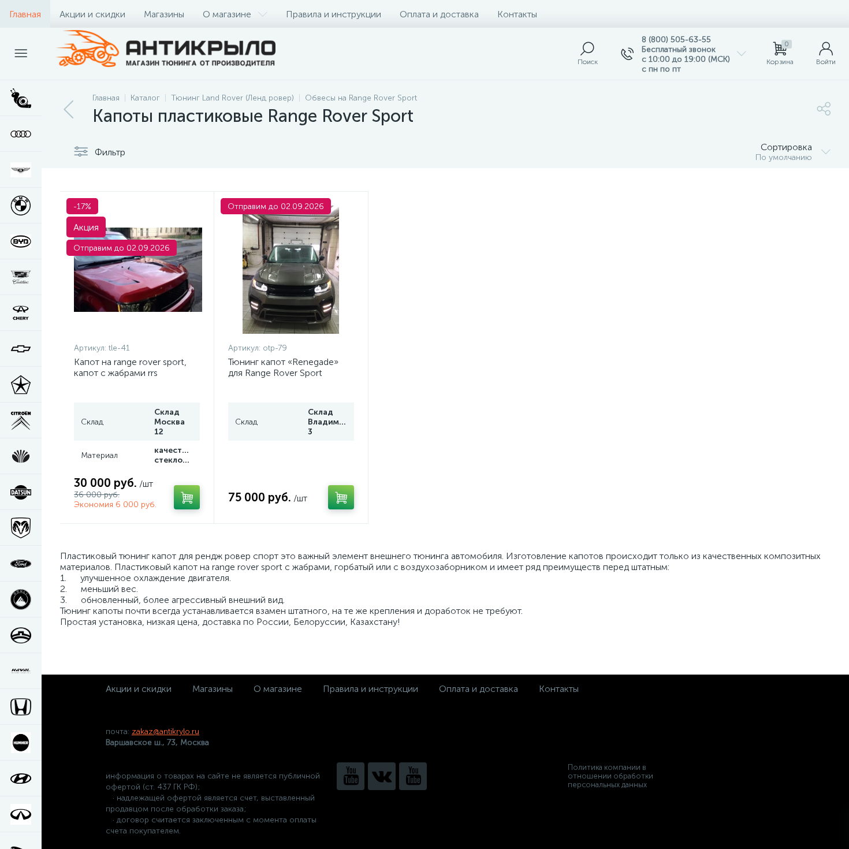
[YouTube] (350, 776)
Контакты (517, 14)
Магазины (164, 14)
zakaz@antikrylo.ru (165, 731)
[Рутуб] (413, 776)
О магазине (227, 14)
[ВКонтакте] (382, 776)
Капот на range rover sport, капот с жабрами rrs (130, 367)
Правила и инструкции (333, 14)
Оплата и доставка (439, 14)
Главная (25, 14)
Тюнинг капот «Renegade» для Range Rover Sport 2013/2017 (283, 372)
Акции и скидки (92, 14)
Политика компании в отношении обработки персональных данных (610, 776)
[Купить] (187, 497)
